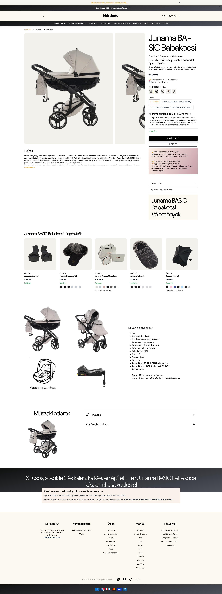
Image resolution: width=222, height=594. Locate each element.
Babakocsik (58, 23)
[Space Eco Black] (185, 286)
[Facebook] (124, 579)
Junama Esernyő (172, 276)
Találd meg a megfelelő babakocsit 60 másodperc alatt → (109, 3)
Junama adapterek (31, 276)
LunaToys (140, 564)
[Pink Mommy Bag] (103, 286)
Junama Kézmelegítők (68, 276)
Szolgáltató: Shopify (105, 580)
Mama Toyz (140, 568)
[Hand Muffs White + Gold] (75, 286)
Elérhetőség (170, 545)
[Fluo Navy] (174, 286)
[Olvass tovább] (171, 16)
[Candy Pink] (171, 286)
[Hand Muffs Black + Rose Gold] (64, 286)
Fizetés (173, 144)
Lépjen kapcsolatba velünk (81, 530)
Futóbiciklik (111, 545)
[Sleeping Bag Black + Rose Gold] (135, 286)
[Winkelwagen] (179, 16)
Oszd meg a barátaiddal (163, 190)
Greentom (140, 556)
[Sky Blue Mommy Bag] (100, 286)
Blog (146, 23)
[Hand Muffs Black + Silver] (68, 286)
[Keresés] (43, 15)
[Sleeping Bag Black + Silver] (139, 286)
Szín (157, 87)
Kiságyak (92, 23)
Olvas (28, 167)
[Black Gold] (178, 286)
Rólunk (81, 534)
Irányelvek (170, 524)
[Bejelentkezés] (175, 16)
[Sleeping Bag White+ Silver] (150, 286)
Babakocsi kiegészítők (111, 553)
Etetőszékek (105, 23)
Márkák (136, 23)
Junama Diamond (140, 534)
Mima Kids (140, 530)
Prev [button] (91, 8)
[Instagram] (117, 579)
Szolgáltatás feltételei (170, 538)
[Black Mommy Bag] (107, 286)
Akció (165, 23)
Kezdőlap (27, 30)
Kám (140, 538)
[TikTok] (130, 579)
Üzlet (111, 524)
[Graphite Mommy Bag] (115, 286)
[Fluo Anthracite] (167, 286)
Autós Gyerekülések (76, 23)
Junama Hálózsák (137, 276)
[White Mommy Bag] (96, 286)
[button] (139, 88)
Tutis (140, 542)
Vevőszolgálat (81, 524)
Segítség (154, 23)
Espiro (140, 545)
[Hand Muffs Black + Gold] (61, 286)
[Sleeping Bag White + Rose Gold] (143, 286)
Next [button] (130, 8)
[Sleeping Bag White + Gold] (146, 286)
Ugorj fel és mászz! (121, 23)
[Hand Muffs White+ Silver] (79, 286)
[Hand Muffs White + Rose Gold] (72, 286)
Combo (151, 98)
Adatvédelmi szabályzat (170, 530)
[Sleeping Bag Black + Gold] (131, 286)
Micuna (140, 553)
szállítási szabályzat (170, 534)
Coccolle (140, 560)
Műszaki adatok (157, 184)
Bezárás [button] (179, 2)
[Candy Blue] (182, 286)
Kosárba (172, 138)
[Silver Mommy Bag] (111, 286)
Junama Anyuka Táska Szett (106, 276)
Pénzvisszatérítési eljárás (170, 542)
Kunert (140, 549)
